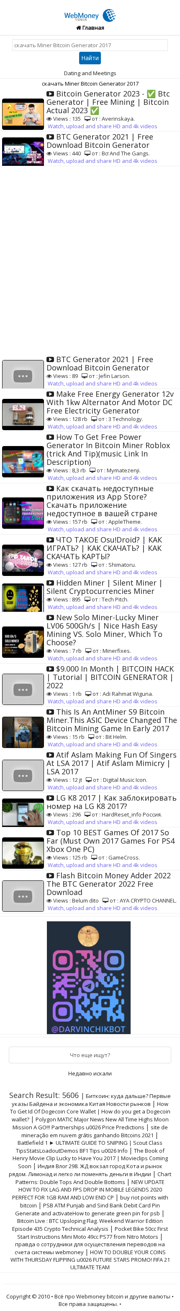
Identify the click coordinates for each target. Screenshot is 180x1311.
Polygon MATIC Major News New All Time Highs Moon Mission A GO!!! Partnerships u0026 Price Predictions (91, 1123)
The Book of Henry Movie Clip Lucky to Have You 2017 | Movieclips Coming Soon (90, 1158)
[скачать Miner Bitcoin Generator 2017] (90, 11)
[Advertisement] (90, 260)
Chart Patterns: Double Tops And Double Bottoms (93, 1178)
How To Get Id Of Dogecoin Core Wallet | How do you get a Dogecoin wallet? (90, 1111)
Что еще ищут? (90, 1055)
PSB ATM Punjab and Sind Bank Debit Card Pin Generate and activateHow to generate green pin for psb (87, 1209)
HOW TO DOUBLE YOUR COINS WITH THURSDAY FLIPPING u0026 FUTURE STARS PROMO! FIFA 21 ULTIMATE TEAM (90, 1259)
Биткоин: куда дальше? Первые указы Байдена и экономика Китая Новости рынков (91, 1100)
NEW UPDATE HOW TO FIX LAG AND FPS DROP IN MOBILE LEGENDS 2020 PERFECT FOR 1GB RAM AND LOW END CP (88, 1189)
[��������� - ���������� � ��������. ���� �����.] (90, 975)
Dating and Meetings (90, 73)
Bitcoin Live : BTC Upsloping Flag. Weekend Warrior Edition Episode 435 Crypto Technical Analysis (87, 1224)
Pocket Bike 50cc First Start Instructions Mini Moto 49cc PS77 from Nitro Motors (92, 1232)
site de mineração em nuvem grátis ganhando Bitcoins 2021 (94, 1131)
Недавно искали (90, 1073)
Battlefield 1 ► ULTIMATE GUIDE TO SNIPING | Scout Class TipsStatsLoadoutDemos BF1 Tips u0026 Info (89, 1146)
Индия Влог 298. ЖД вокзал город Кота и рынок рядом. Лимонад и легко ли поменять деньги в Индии (85, 1170)
